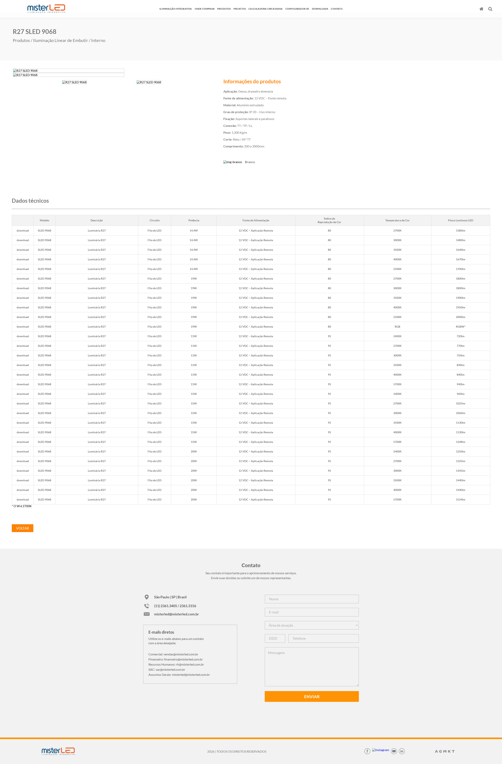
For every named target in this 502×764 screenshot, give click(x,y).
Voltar (22, 528)
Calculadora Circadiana (265, 8)
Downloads (320, 8)
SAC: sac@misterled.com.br (166, 669)
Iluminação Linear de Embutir (60, 40)
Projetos (240, 8)
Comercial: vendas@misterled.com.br (173, 654)
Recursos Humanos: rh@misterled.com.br (176, 664)
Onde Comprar (205, 8)
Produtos (224, 8)
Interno (98, 40)
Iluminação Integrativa (175, 8)
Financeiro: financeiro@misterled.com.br (175, 659)
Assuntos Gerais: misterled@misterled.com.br (179, 674)
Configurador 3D (297, 8)
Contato (336, 8)
